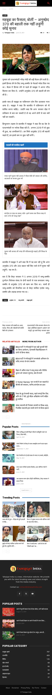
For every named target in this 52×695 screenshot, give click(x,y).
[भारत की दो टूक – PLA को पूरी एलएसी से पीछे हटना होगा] (13, 509)
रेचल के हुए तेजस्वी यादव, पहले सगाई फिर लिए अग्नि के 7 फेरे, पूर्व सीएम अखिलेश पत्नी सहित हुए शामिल (32, 396)
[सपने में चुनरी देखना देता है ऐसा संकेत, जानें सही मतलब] (8, 612)
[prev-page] (3, 417)
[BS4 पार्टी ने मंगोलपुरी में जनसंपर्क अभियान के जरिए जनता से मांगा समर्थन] (8, 361)
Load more (25, 490)
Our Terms (35, 688)
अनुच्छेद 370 (12, 300)
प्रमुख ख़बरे (5, 376)
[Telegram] (29, 38)
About (8, 688)
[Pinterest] (34, 38)
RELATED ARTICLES (11, 342)
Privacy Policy (25, 688)
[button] (4, 3)
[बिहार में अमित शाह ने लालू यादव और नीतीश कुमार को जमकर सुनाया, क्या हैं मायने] (8, 373)
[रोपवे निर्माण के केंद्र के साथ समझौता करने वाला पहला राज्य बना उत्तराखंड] (8, 446)
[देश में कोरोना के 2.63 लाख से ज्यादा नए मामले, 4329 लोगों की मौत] (8, 458)
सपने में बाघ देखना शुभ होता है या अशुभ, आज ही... (30, 632)
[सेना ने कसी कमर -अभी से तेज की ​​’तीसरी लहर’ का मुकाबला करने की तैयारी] (38, 534)
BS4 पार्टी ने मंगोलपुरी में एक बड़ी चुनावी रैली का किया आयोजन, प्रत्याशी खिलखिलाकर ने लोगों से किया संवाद (31, 350)
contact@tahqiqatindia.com (31, 587)
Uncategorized (32, 540)
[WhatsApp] (23, 38)
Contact (43, 688)
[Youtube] (32, 593)
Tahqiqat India (9, 33)
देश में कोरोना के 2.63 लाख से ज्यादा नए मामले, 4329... (32, 455)
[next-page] (7, 417)
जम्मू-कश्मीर (21, 300)
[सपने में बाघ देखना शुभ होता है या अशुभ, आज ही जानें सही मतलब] (8, 635)
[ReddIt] (40, 38)
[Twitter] (18, 38)
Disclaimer (15, 688)
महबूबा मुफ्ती (29, 300)
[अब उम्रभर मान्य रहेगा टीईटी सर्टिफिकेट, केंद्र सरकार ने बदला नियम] (8, 481)
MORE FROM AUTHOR (31, 342)
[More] (45, 38)
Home (4, 9)
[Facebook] (12, 38)
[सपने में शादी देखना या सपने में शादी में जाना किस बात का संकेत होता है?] (8, 623)
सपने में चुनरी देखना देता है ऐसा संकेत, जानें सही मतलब (32, 609)
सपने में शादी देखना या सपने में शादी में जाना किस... (31, 621)
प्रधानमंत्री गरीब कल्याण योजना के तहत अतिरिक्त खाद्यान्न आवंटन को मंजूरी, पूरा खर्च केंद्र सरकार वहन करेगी (38, 329)
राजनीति (11, 9)
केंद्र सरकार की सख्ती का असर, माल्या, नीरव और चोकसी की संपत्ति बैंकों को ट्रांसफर (13, 328)
